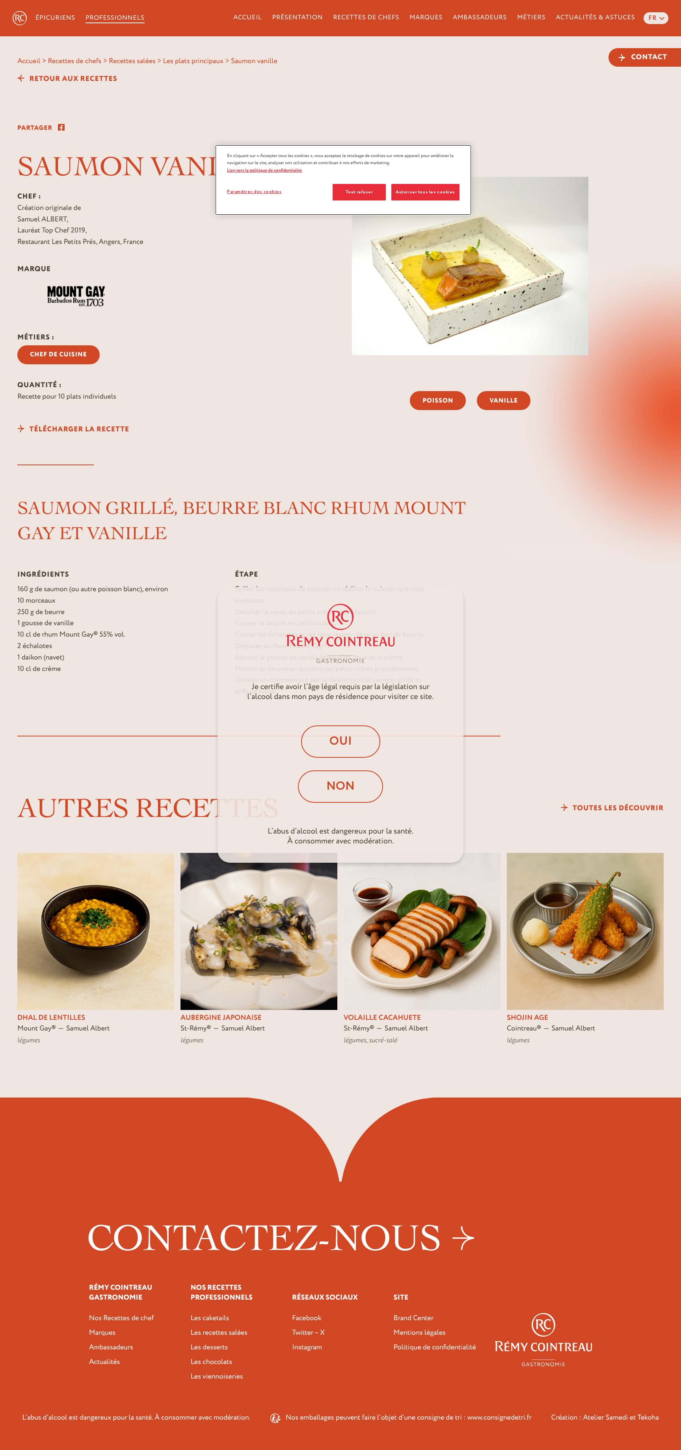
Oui (340, 741)
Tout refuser (359, 192)
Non (340, 786)
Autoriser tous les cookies (425, 192)
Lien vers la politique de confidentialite (264, 170)
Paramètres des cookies (254, 191)
